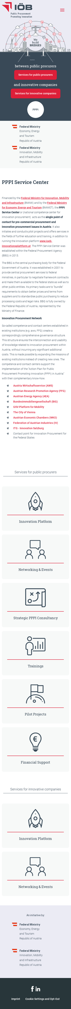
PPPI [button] (35, 109)
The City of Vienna (24, 412)
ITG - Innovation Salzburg (28, 428)
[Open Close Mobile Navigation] (62, 10)
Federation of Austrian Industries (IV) (35, 422)
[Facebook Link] (32, 988)
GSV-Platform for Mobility (28, 406)
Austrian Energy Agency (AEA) (31, 396)
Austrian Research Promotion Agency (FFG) (39, 390)
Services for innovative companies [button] (35, 93)
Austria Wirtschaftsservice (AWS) (33, 385)
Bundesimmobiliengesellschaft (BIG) (35, 401)
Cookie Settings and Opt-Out (42, 998)
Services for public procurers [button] (35, 74)
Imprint (15, 998)
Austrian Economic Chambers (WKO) (35, 417)
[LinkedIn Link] (38, 988)
